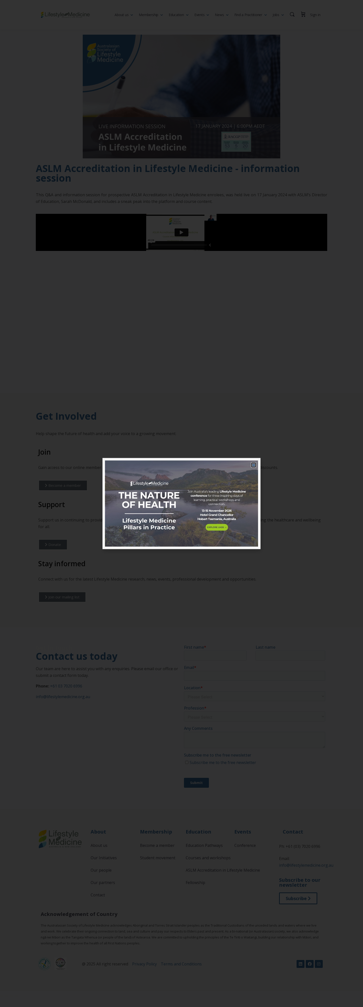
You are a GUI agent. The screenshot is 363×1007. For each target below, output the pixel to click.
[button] (254, 465)
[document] (181, 503)
